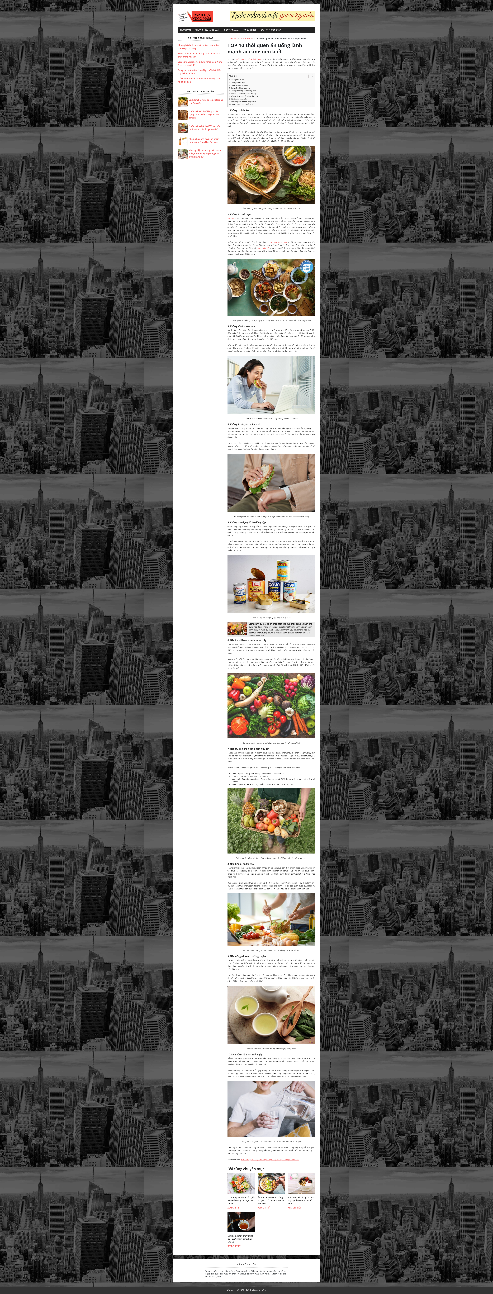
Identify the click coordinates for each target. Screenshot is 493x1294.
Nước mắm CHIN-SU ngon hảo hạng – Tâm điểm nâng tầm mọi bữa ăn (204, 114)
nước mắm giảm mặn (277, 242)
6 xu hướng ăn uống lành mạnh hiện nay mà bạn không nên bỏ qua (270, 1159)
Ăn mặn (230, 218)
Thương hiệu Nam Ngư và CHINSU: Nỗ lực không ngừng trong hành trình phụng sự (206, 153)
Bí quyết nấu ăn (231, 30)
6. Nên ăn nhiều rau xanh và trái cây (242, 93)
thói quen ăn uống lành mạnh (249, 59)
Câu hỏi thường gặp (271, 30)
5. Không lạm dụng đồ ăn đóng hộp (242, 91)
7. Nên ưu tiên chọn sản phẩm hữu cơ (243, 96)
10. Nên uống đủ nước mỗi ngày (241, 104)
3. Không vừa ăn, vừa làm (238, 85)
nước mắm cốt (263, 248)
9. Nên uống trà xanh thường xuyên (242, 102)
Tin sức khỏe (250, 30)
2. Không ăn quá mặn (237, 83)
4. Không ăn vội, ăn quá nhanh (240, 88)
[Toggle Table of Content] (309, 76)
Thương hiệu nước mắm (207, 30)
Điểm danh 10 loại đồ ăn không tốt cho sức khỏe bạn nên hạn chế (280, 623)
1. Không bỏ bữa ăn (236, 80)
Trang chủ (232, 38)
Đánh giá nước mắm (195, 16)
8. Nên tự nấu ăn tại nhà (238, 99)
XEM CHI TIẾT (233, 1207)
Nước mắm (185, 30)
